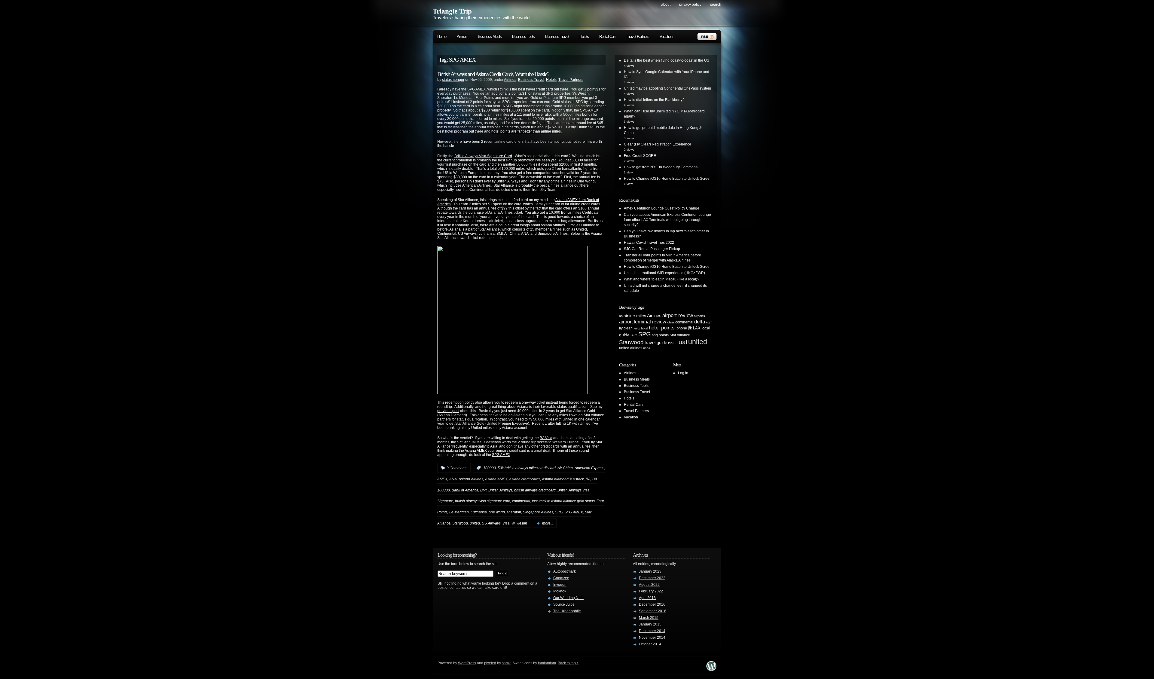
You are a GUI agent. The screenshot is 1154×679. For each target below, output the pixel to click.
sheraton (514, 512)
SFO (633, 335)
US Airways (491, 523)
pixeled (490, 663)
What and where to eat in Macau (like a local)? (661, 279)
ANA (453, 479)
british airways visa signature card (482, 501)
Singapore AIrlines (538, 512)
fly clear (625, 328)
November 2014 (652, 637)
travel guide (656, 342)
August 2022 (649, 585)
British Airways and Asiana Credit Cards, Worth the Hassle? (493, 74)
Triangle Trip (452, 11)
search (715, 4)
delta (699, 322)
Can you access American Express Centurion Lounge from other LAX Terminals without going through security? (667, 220)
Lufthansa (479, 512)
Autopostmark (564, 571)
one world (497, 512)
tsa (670, 343)
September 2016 (652, 611)
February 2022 (651, 591)
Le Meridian (459, 512)
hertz (636, 328)
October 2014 (650, 644)
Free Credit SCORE (640, 156)
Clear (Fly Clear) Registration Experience (657, 144)
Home (441, 36)
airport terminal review (642, 321)
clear (670, 322)
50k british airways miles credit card (527, 468)
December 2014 (652, 631)
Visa (506, 523)
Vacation (666, 36)
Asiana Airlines (471, 479)
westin (522, 523)
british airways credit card (535, 490)
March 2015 (648, 618)
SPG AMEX (476, 89)
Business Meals (490, 36)
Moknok (559, 591)
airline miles (635, 315)
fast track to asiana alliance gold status (563, 501)
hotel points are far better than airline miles (526, 131)
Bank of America (465, 490)
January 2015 (650, 624)
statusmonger (453, 80)
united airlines (630, 348)
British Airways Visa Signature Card (483, 156)
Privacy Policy (690, 4)
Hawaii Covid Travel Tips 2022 (649, 242)
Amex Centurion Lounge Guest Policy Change (661, 208)
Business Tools (523, 36)
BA (588, 479)
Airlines (462, 36)
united (475, 523)
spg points (660, 335)
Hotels (584, 36)
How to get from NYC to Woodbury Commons (661, 167)
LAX (697, 328)
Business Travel (557, 36)
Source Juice (564, 604)
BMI (483, 490)
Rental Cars (607, 36)
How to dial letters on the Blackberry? (654, 100)
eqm (709, 322)
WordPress (467, 663)
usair (646, 348)
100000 (489, 468)
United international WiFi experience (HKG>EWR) (664, 273)
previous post (448, 411)
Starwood (460, 523)
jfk (690, 328)
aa (621, 316)
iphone (681, 328)
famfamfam (547, 663)
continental (521, 501)
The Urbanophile (567, 611)
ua (675, 343)
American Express (589, 468)
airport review (677, 315)
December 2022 (652, 578)
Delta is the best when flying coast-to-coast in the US (666, 60)
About (665, 4)
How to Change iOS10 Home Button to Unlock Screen (668, 178)
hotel (644, 328)
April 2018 (647, 598)
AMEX (442, 479)
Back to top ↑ (568, 663)
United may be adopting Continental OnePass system (667, 88)
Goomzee (561, 578)
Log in (683, 373)
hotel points (662, 328)
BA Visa (546, 438)
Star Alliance (680, 335)
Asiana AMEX (476, 450)
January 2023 (650, 571)
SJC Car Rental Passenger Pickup (652, 249)
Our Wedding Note (568, 598)
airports (699, 316)
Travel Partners (638, 36)
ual (683, 341)
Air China (565, 468)
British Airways (500, 490)
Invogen (559, 585)
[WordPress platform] (711, 669)
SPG (559, 512)
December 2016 (652, 604)
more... (547, 523)
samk (506, 663)
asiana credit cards (524, 479)
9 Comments (457, 468)
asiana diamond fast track (563, 479)
